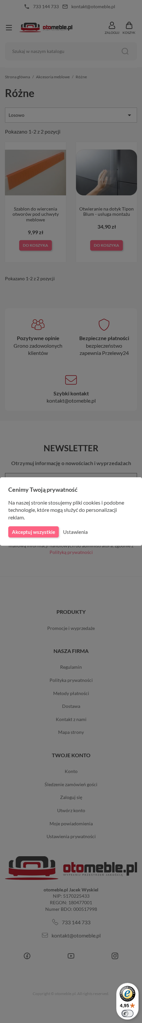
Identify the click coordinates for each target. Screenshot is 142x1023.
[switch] (127, 1013)
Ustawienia (75, 532)
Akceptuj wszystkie (33, 532)
